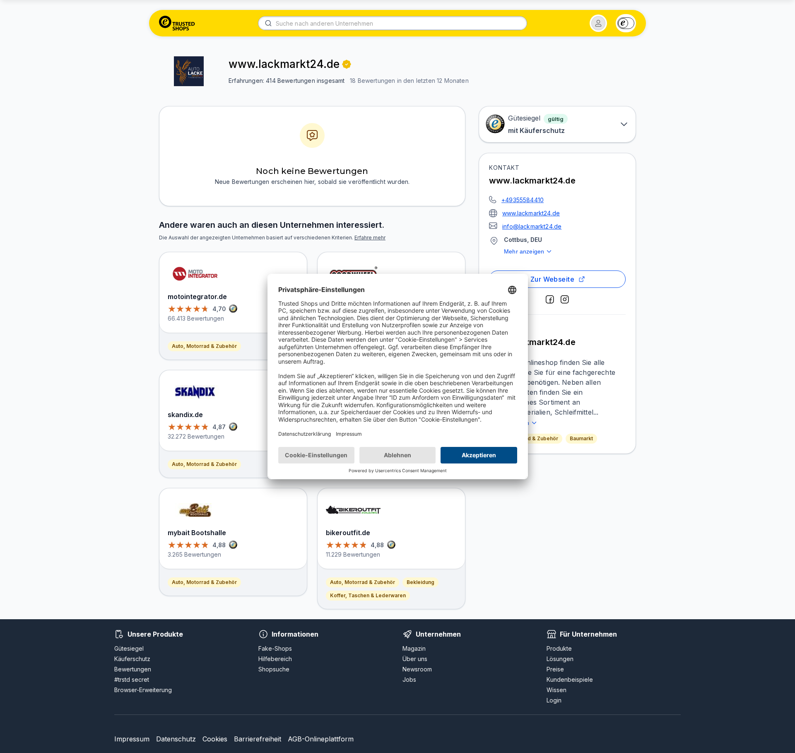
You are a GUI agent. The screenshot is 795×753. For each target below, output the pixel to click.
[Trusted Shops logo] (177, 23)
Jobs (409, 679)
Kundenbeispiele (570, 679)
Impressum (131, 739)
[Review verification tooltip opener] (346, 64)
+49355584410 (522, 199)
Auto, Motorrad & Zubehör (204, 346)
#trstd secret (131, 679)
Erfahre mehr (369, 237)
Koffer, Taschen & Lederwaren (368, 595)
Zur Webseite (552, 279)
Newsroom (417, 669)
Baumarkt (581, 438)
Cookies (214, 739)
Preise (555, 669)
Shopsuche (273, 669)
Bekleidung (420, 582)
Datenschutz (176, 739)
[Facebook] (550, 299)
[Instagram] (565, 299)
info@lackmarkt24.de (531, 226)
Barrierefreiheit (257, 739)
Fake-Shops (275, 648)
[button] (598, 23)
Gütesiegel (129, 648)
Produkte (559, 648)
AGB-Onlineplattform (321, 739)
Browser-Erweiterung (143, 689)
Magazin (414, 648)
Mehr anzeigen (524, 251)
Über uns (414, 658)
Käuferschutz (132, 658)
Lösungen (560, 658)
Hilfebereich (275, 658)
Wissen (556, 689)
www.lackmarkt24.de (531, 213)
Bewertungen (132, 669)
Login (554, 700)
